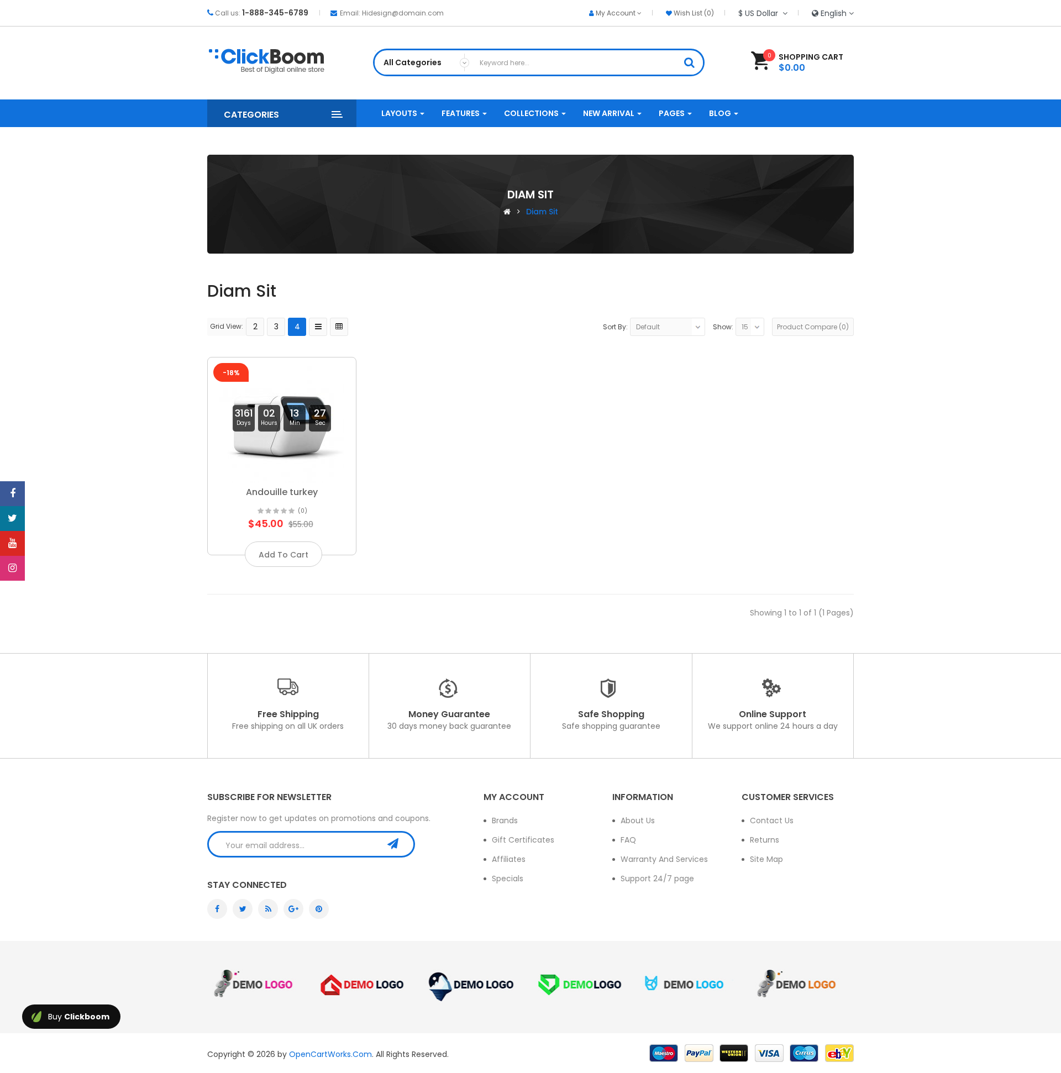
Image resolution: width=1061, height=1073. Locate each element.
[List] (318, 327)
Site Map (766, 859)
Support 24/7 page (657, 878)
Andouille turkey (282, 492)
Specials (507, 878)
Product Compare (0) (813, 327)
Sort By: (615, 327)
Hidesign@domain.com (403, 13)
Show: (723, 327)
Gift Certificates (523, 839)
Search (693, 64)
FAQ (628, 839)
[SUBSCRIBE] (398, 844)
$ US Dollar (760, 13)
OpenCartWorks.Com (330, 1054)
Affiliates (509, 859)
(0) (302, 511)
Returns (764, 839)
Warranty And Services (664, 859)
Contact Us (772, 820)
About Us (638, 820)
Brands (505, 820)
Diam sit (542, 211)
